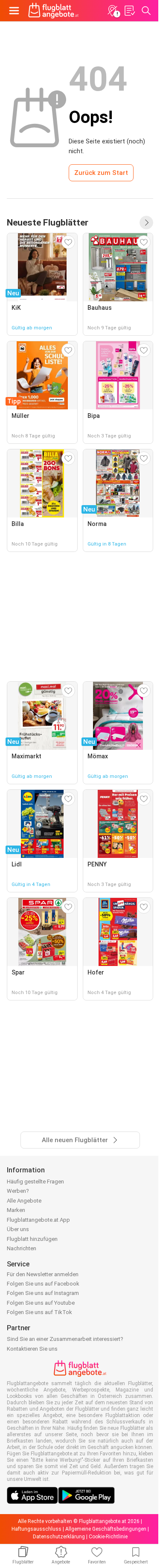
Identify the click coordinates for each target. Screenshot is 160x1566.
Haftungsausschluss (36, 1529)
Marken (16, 1210)
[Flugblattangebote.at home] (53, 11)
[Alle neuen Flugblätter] (146, 222)
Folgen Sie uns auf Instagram (43, 1293)
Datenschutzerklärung (59, 1537)
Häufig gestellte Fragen (35, 1181)
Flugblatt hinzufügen (32, 1239)
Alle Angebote (24, 1200)
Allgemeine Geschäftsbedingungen (105, 1529)
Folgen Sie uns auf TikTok (39, 1312)
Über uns (18, 1229)
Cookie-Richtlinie (108, 1537)
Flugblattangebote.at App (38, 1220)
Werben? (18, 1191)
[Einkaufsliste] (129, 10)
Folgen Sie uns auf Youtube (41, 1303)
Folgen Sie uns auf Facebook (43, 1283)
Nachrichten (21, 1248)
